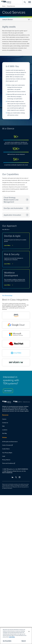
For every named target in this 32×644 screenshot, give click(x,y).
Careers (4, 419)
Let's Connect (8, 391)
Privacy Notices (6, 460)
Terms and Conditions (7, 463)
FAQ (3, 426)
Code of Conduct (6, 445)
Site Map (4, 433)
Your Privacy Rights (7, 452)
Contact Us (5, 422)
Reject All (24, 641)
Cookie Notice (6, 449)
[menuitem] (16, 419)
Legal (3, 456)
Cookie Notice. (12, 637)
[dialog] (16, 635)
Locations (4, 430)
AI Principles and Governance (10, 441)
